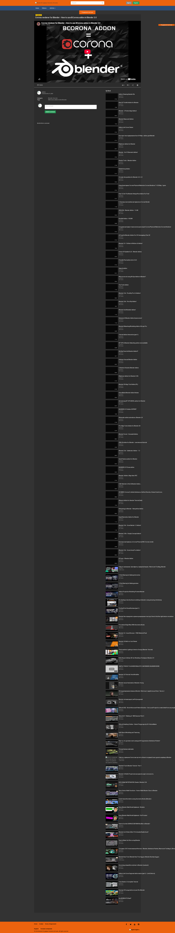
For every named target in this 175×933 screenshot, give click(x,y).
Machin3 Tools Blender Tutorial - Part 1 (130, 765)
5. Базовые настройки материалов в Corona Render (134, 202)
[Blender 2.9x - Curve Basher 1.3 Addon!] (112, 528)
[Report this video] (137, 85)
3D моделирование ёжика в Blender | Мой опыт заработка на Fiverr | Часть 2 (141, 691)
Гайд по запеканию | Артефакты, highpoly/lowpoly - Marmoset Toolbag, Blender (142, 567)
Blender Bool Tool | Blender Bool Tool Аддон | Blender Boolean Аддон (139, 857)
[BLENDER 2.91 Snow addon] (112, 469)
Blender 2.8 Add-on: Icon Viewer (128, 641)
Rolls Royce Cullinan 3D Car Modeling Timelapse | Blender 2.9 (136, 658)
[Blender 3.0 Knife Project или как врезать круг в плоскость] (112, 776)
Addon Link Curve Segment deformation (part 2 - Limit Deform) (137, 873)
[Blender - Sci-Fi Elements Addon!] (112, 154)
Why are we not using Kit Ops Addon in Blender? (132, 276)
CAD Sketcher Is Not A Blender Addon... (130, 484)
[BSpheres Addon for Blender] (112, 146)
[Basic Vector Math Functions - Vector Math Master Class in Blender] (112, 793)
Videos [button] (44, 8)
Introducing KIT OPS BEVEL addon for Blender (132, 401)
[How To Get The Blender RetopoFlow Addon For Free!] (112, 196)
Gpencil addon (123, 268)
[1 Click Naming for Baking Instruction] (112, 577)
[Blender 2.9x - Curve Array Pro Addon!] (112, 552)
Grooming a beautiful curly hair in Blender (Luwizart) (133, 865)
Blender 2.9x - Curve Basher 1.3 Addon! (130, 525)
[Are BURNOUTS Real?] (112, 900)
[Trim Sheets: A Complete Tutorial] (112, 884)
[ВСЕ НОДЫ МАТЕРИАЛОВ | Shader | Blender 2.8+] (112, 784)
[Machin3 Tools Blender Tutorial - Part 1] (112, 768)
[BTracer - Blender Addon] (112, 561)
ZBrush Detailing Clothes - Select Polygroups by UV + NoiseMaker (138, 724)
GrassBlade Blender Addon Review (129, 392)
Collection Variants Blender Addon (129, 367)
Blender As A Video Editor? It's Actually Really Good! (133, 832)
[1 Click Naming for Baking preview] (112, 585)
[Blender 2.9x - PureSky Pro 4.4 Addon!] (112, 295)
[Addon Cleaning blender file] (112, 96)
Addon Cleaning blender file (127, 94)
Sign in (129, 3)
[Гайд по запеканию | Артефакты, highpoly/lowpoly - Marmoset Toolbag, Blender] (112, 569)
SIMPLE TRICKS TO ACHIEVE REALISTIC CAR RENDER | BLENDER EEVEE (139, 666)
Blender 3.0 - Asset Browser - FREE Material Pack (133, 633)
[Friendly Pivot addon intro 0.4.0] (112, 262)
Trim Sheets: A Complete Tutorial (128, 882)
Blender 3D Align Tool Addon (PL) (128, 384)
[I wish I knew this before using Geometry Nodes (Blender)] (112, 801)
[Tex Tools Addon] (112, 287)
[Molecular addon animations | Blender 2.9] (112, 420)
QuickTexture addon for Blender (128, 459)
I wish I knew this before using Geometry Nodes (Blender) (135, 799)
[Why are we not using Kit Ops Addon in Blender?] (112, 279)
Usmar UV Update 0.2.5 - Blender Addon (130, 251)
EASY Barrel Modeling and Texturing (129, 732)
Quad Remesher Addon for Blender (129, 517)
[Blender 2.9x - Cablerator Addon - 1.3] (112, 453)
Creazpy (122, 759)
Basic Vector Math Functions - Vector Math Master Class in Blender (138, 790)
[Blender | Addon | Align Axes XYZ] (112, 478)
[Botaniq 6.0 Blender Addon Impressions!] (112, 320)
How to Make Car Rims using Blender (129, 840)
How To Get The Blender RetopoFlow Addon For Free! (134, 193)
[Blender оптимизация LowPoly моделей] (112, 702)
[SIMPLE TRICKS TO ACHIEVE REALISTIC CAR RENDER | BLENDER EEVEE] (112, 668)
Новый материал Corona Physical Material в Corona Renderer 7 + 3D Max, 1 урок (142, 185)
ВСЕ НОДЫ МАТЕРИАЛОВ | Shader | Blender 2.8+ (133, 782)
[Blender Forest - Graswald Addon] (112, 436)
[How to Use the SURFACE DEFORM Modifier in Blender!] (112, 826)
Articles (52, 8)
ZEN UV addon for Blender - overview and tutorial (133, 442)
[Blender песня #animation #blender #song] (112, 685)
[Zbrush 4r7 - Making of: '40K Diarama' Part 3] (112, 718)
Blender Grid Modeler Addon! (127, 310)
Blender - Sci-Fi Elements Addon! (128, 152)
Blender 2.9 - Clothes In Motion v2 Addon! (130, 243)
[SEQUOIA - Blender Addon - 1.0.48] (112, 212)
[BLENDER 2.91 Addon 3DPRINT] (112, 411)
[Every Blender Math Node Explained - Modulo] (112, 809)
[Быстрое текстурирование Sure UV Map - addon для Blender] (112, 138)
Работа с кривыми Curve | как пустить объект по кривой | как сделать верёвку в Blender (145, 757)
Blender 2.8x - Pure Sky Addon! (127, 301)
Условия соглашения (46, 928)
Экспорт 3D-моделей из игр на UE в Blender (132, 890)
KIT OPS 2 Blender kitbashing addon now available (133, 343)
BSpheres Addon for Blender (127, 144)
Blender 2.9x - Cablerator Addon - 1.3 (129, 450)
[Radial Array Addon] (112, 171)
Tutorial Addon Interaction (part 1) (128, 334)
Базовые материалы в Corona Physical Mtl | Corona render (136, 542)
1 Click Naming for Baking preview (128, 583)
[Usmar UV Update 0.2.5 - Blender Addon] (112, 254)
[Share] (133, 85)
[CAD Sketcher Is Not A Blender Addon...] (112, 486)
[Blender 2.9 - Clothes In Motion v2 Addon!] (112, 246)
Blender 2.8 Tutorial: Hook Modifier (129, 674)
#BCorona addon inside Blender (57, 99)
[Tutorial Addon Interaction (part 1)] (112, 337)
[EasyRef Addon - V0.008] (112, 221)
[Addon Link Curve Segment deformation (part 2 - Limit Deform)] (112, 876)
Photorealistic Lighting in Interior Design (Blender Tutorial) (136, 649)
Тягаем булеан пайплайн (126, 749)
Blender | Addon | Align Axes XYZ (128, 475)
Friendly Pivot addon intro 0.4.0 (128, 260)
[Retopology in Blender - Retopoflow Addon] (112, 511)
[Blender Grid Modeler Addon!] (112, 312)
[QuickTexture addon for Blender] (112, 461)
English (137, 929)
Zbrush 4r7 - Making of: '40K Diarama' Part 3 (131, 716)
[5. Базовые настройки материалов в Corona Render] (112, 204)
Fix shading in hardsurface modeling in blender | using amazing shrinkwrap (140, 600)
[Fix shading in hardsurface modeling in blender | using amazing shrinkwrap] (112, 602)
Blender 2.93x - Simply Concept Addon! (130, 533)
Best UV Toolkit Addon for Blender (128, 102)
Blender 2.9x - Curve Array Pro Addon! (129, 550)
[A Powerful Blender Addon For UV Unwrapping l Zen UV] (112, 237)
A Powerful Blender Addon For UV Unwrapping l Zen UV (134, 235)
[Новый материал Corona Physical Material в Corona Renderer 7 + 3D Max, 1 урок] (112, 188)
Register (136, 3)
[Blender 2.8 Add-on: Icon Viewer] (112, 644)
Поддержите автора (87, 12)
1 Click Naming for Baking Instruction (129, 575)
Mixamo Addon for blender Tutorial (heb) (130, 500)
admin (44, 92)
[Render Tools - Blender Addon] (112, 163)
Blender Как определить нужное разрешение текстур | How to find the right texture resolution (146, 616)
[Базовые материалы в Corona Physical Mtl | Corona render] (112, 544)
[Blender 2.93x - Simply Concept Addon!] (112, 536)
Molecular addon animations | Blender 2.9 (131, 417)
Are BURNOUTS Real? (125, 898)
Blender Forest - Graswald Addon (128, 434)
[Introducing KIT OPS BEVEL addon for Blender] (112, 403)
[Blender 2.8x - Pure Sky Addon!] (112, 304)
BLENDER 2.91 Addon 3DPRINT (128, 409)
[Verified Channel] (46, 92)
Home (37, 8)
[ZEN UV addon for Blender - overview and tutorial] (112, 445)
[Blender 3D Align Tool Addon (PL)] (112, 387)
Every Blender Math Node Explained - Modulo (132, 807)
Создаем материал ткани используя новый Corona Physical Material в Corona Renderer (145, 227)
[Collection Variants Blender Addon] (112, 370)
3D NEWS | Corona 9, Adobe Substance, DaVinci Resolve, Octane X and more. (140, 492)
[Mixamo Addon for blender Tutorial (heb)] (112, 503)
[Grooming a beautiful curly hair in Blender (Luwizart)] (112, 867)
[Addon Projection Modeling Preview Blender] (112, 594)
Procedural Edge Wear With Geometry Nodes (132, 624)
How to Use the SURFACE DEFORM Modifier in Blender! (134, 823)
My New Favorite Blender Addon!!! (128, 351)
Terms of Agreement (50, 924)
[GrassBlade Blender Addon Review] (112, 395)
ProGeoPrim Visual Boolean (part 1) (129, 608)
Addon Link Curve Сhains (126, 127)
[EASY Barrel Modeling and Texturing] (112, 735)
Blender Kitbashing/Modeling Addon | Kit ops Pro (133, 326)
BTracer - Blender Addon (126, 558)
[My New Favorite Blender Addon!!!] (112, 353)
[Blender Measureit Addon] (112, 121)
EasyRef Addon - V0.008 (125, 218)
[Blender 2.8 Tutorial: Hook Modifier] (112, 677)
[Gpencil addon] (112, 271)
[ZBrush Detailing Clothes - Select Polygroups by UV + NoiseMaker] (112, 726)
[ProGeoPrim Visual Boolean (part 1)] (112, 610)
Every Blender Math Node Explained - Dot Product (133, 815)
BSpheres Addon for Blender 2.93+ (129, 376)
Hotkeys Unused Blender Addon (128, 359)
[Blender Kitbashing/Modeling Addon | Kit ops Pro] (112, 328)
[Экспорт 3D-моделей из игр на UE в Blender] (112, 892)
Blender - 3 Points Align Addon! (128, 111)
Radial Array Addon (124, 169)
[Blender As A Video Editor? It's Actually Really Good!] (112, 834)
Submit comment (50, 111)
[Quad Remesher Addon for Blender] (112, 519)
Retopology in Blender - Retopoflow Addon (131, 508)
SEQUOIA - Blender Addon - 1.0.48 (128, 210)
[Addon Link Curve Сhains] (112, 130)
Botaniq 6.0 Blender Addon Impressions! (130, 318)
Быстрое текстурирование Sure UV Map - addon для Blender (137, 135)
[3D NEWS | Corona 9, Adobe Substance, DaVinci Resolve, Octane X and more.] (112, 494)
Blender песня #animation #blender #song (131, 683)
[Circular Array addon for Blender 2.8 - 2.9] (112, 179)
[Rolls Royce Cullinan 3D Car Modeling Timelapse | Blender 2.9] (112, 660)
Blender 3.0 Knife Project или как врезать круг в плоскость (136, 774)
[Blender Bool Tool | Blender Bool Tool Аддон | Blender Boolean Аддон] (112, 859)
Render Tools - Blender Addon (127, 160)
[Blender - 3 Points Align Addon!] (112, 113)
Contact (41, 924)
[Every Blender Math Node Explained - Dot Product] (112, 818)
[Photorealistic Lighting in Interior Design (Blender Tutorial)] (112, 652)
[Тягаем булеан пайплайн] (112, 751)
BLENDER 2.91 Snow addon (126, 467)
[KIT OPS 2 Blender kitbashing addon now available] (112, 345)
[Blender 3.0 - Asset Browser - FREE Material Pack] (112, 635)
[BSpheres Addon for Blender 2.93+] (112, 378)
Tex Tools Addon (124, 285)
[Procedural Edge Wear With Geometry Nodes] (112, 627)
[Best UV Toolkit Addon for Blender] (112, 105)
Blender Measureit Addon (126, 119)
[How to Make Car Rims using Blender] (112, 843)
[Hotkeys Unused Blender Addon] (112, 362)
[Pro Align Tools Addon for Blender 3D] (112, 428)
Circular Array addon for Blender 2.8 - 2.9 (130, 177)
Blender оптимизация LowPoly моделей (131, 699)
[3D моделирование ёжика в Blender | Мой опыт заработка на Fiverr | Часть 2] (112, 693)
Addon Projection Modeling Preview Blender (131, 591)
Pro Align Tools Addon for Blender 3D (129, 426)
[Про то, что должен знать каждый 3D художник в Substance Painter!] (112, 743)
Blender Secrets (53, 98)
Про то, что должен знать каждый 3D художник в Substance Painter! (139, 741)
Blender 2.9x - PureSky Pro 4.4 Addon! (130, 293)
